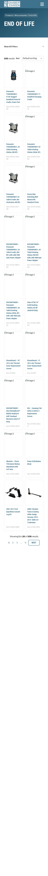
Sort (18, 58)
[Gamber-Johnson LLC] (12, 4)
